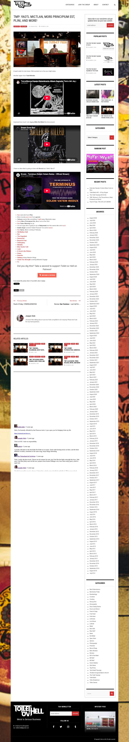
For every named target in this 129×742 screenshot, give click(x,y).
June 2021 (93, 370)
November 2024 (94, 269)
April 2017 (93, 492)
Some (19, 221)
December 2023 (94, 296)
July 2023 (92, 308)
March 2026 (93, 230)
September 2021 (94, 362)
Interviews (92, 616)
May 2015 (92, 548)
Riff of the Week (93, 161)
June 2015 (93, 546)
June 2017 (93, 487)
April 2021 (93, 375)
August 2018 (93, 453)
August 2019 (93, 424)
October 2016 (93, 507)
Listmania (92, 619)
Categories (70, 5)
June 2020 (93, 399)
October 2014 (93, 566)
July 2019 (92, 426)
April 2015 (93, 551)
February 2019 (94, 438)
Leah (19, 249)
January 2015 (93, 558)
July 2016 (92, 514)
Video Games (93, 682)
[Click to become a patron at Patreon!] (47, 275)
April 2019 (93, 433)
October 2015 (93, 536)
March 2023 (93, 318)
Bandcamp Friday (95, 592)
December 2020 (94, 384)
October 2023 (93, 301)
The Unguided (22, 236)
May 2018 (92, 460)
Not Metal (92, 636)
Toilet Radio (93, 677)
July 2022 (92, 338)
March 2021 (93, 377)
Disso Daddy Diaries (95, 606)
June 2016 (93, 517)
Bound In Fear (22, 240)
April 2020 (93, 404)
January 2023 (93, 323)
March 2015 (93, 553)
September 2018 (94, 451)
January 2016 (93, 529)
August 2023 (93, 306)
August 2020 (93, 394)
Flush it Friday (93, 611)
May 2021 (92, 372)
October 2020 (93, 389)
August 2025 (93, 247)
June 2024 (93, 281)
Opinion (92, 641)
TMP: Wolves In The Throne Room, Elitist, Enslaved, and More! (107, 117)
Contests (92, 597)
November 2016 (94, 504)
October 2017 (93, 477)
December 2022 (94, 326)
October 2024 (93, 272)
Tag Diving (93, 668)
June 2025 (93, 252)
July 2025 (92, 250)
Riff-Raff (92, 660)
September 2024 (94, 274)
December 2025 (94, 237)
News (21, 290)
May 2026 (92, 225)
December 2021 (94, 355)
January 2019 (93, 441)
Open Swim (23, 26)
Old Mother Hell (22, 232)
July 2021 (92, 367)
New (18, 215)
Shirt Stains (93, 665)
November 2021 (94, 357)
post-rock (29, 217)
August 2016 (93, 512)
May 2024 (92, 284)
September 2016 (94, 509)
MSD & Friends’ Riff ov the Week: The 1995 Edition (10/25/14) (98, 166)
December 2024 (94, 267)
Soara (19, 253)
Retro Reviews (94, 650)
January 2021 (93, 382)
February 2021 (94, 379)
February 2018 (94, 468)
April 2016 (93, 522)
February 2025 (94, 262)
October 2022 (93, 330)
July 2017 (92, 485)
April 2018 (93, 463)
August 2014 (93, 570)
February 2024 (94, 291)
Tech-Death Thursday (95, 670)
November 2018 (94, 446)
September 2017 (94, 480)
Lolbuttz (92, 623)
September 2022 (94, 333)
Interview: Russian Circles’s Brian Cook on (92, 101)
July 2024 (92, 279)
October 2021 (93, 360)
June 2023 (93, 311)
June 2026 (93, 223)
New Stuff (16, 26)
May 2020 (92, 402)
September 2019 (94, 421)
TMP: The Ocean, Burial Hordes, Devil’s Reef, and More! (37, 361)
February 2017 (94, 497)
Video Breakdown (95, 680)
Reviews (92, 653)
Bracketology (93, 594)
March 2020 (93, 406)
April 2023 (93, 316)
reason (50, 228)
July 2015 (92, 544)
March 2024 (93, 289)
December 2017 (94, 473)
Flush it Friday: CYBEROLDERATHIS (25, 304)
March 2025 (93, 259)
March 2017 (93, 495)
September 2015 (94, 539)
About (96, 5)
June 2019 (93, 428)
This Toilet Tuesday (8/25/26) (98, 195)
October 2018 (93, 448)
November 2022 (94, 328)
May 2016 (92, 519)
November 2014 (94, 563)
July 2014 (92, 573)
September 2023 (94, 303)
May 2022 (92, 343)
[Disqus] (47, 399)
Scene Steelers (94, 663)
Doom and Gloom (95, 609)
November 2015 (94, 534)
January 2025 (93, 264)
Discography (93, 604)
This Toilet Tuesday (95, 675)
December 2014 (94, 561)
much (64, 225)
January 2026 (93, 235)
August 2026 (93, 218)
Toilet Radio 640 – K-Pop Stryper (99, 192)
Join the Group (84, 5)
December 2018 (94, 443)
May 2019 (92, 431)
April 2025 (93, 257)
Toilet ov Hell (103, 739)
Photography (93, 643)
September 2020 (94, 392)
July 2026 (92, 220)
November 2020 (94, 387)
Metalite (20, 245)
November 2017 (94, 475)
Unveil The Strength (24, 259)
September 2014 (94, 568)
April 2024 (93, 286)
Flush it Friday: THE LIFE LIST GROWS (100, 202)
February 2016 (94, 526)
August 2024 (93, 277)
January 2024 (93, 294)
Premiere (92, 646)
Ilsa (18, 234)
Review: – (67, 304)
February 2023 (94, 321)
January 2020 (93, 411)
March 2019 (93, 436)
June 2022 (93, 340)
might (39, 219)
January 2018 (93, 470)
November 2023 (94, 299)
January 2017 (93, 500)
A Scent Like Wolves (24, 251)
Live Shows (93, 621)
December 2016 (94, 502)
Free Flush (92, 614)
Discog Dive (93, 601)
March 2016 (93, 524)
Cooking (92, 599)
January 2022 (93, 352)
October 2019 (93, 419)
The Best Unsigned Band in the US (99, 672)
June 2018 (93, 458)
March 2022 (93, 348)
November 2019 (94, 416)
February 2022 (94, 350)
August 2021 (93, 365)
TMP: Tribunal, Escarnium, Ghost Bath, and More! (36, 349)
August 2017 (93, 482)
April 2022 (93, 345)
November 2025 (94, 240)
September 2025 (94, 245)
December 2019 (94, 414)
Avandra (20, 255)
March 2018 (93, 465)
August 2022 (93, 335)
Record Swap (93, 648)
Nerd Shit (92, 628)
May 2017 (92, 490)
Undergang (21, 242)
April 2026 (93, 228)
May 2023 (92, 313)
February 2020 (94, 409)
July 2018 (92, 455)
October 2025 (93, 242)
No (18, 262)
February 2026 (94, 233)
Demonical (20, 238)
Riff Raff (92, 658)
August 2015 (93, 541)
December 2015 (94, 531)
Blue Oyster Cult (22, 247)
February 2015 (94, 556)
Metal (31, 343)
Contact (105, 5)
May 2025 (92, 255)
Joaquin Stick (34, 26)
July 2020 (92, 397)
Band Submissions (95, 589)
